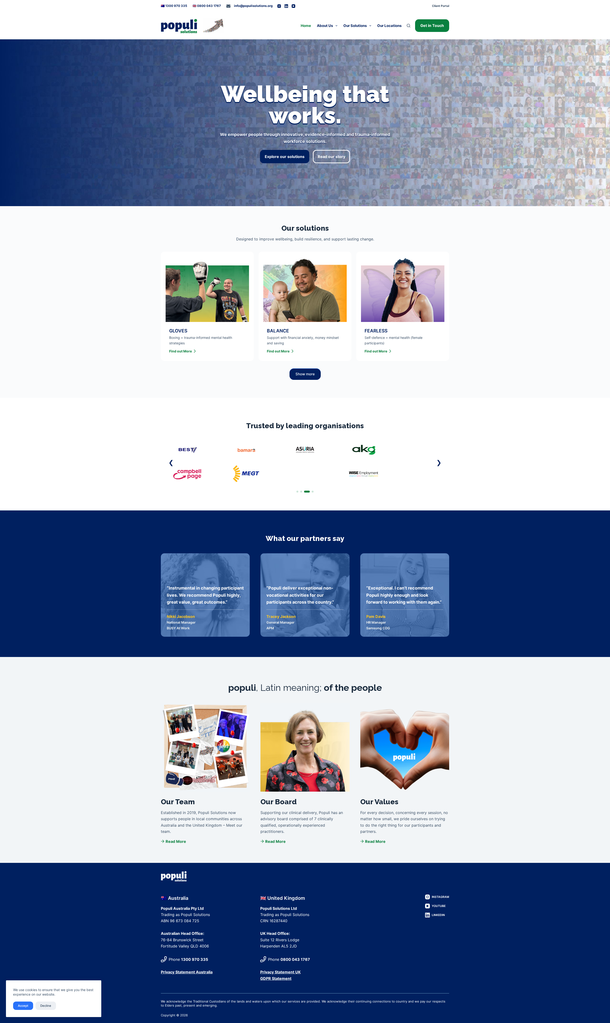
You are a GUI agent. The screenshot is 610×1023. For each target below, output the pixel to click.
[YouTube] (293, 6)
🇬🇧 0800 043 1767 (207, 6)
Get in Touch (432, 25)
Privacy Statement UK (280, 972)
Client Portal (440, 6)
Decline (45, 1006)
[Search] (408, 25)
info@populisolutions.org (253, 6)
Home (306, 25)
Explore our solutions (285, 156)
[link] (305, 462)
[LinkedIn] (286, 6)
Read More (176, 841)
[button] (171, 462)
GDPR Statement (275, 978)
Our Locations (389, 25)
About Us (325, 25)
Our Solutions (355, 25)
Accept (23, 1006)
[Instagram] (279, 6)
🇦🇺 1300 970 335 (174, 6)
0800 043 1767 (295, 959)
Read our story (331, 156)
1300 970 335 (194, 959)
